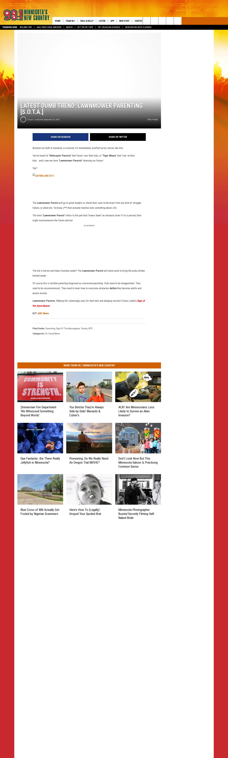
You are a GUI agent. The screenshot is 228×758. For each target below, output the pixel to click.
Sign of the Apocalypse (68, 328)
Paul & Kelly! (87, 21)
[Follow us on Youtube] (177, 21)
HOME (57, 21)
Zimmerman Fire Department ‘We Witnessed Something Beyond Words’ (38, 411)
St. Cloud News (52, 333)
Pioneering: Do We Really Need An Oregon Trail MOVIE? (88, 460)
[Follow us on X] (170, 21)
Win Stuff (124, 21)
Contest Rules (142, 21)
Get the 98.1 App (85, 27)
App (112, 21)
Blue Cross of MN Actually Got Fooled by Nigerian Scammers (39, 512)
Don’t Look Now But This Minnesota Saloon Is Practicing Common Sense (138, 462)
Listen (102, 21)
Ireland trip (26, 27)
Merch (69, 27)
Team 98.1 (70, 21)
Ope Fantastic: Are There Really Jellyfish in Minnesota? (40, 460)
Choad (30, 119)
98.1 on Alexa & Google (109, 27)
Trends (84, 328)
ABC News (43, 313)
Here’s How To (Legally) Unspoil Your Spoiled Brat (85, 512)
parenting (50, 328)
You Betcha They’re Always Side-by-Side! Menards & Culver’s (86, 411)
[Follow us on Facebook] (162, 21)
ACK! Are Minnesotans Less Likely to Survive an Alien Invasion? (136, 411)
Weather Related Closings (138, 27)
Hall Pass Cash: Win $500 (49, 27)
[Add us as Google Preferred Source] (154, 21)
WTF (90, 328)
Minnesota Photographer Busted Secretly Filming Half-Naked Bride (136, 514)
